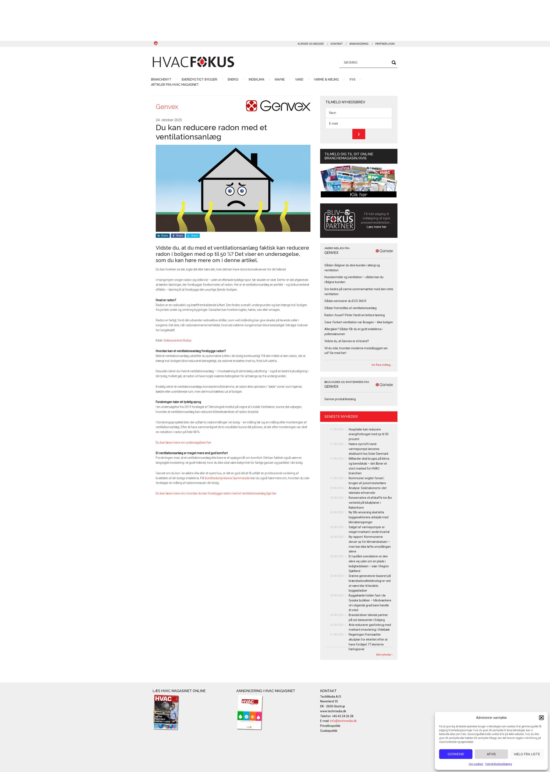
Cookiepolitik (328, 730)
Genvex (167, 106)
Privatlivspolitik (330, 726)
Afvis (491, 754)
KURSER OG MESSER (311, 43)
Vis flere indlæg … (382, 364)
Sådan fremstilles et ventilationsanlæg (350, 308)
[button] (541, 718)
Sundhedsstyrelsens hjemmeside (227, 478)
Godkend (456, 754)
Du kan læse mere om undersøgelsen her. (184, 442)
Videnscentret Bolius (177, 340)
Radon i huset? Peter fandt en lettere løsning (354, 315)
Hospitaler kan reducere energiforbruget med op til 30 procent (368, 434)
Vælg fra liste (527, 754)
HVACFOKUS (193, 62)
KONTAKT (337, 43)
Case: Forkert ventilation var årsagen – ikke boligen (358, 322)
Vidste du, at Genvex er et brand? (346, 341)
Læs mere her (377, 227)
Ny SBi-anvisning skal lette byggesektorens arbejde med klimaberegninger (368, 517)
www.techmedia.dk (333, 711)
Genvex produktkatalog (340, 399)
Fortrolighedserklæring (498, 764)
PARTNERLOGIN (385, 43)
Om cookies (476, 764)
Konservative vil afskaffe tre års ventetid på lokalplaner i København (370, 502)
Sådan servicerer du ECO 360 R (345, 301)
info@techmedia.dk (343, 721)
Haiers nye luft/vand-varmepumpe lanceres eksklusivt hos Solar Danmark (368, 449)
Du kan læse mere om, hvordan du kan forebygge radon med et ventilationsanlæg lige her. (216, 493)
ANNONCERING (358, 43)
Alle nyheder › (384, 654)
